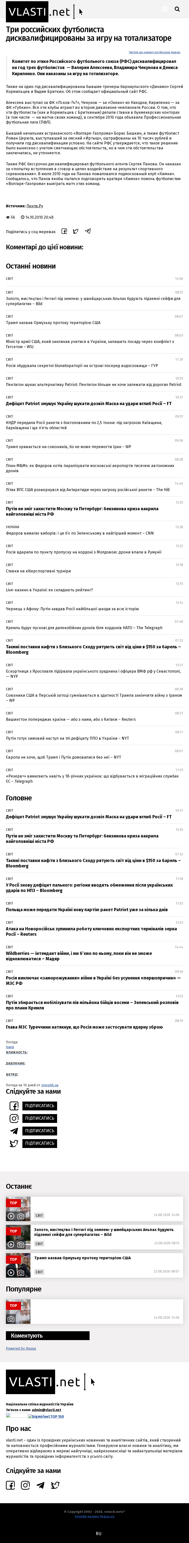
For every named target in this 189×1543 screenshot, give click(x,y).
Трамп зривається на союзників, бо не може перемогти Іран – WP (68, 446)
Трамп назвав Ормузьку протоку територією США (53, 322)
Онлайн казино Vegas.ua (94, 1516)
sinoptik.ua (49, 1085)
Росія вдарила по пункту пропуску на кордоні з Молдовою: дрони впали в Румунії (83, 552)
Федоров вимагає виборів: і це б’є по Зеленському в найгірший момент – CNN (80, 533)
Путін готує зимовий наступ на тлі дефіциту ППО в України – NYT (67, 738)
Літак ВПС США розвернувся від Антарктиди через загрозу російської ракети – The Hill (88, 489)
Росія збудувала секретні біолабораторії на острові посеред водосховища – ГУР (82, 365)
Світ (9, 279)
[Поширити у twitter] (76, 232)
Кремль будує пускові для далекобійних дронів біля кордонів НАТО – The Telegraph (84, 627)
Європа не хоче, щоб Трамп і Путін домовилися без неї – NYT (63, 757)
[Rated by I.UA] (17, 1416)
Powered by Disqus (21, 1348)
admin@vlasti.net (46, 1410)
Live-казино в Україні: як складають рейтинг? (49, 590)
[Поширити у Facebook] (64, 231)
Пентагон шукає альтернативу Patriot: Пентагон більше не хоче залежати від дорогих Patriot (93, 384)
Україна (12, 527)
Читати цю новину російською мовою (154, 52)
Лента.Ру (35, 206)
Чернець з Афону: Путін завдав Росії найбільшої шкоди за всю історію (72, 609)
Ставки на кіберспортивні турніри (38, 571)
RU (98, 1533)
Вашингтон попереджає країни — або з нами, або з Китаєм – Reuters (71, 719)
